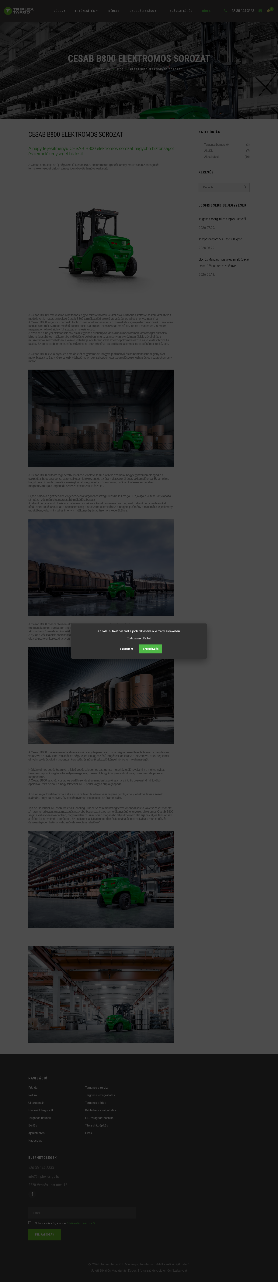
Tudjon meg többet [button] (139, 638)
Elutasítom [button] (126, 648)
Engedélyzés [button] (150, 648)
